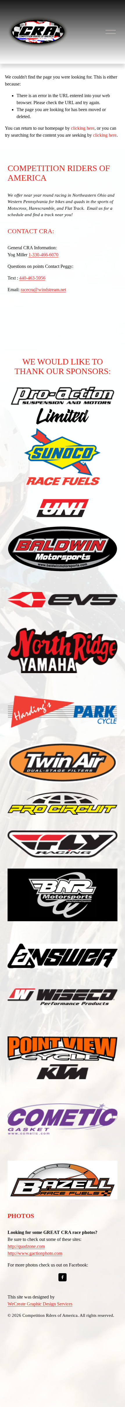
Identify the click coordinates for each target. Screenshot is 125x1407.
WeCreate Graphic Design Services (40, 1303)
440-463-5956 (32, 277)
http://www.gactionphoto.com (35, 1253)
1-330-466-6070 (43, 254)
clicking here (82, 128)
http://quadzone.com (26, 1246)
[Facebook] (62, 1277)
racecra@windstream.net (43, 289)
